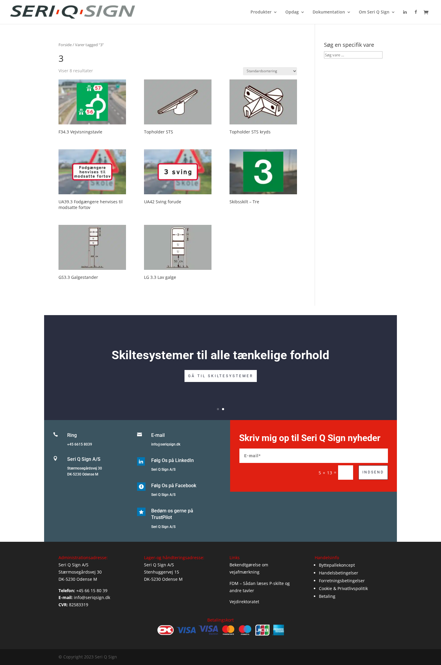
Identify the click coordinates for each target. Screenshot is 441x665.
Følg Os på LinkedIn (172, 460)
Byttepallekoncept (337, 565)
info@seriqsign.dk (165, 444)
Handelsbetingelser (338, 573)
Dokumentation (329, 12)
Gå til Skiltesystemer (220, 376)
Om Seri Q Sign (374, 12)
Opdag (292, 12)
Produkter (261, 12)
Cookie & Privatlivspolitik (343, 588)
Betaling (327, 596)
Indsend (373, 472)
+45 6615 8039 (79, 444)
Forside (65, 44)
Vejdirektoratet (244, 601)
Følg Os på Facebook (173, 485)
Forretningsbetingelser (342, 580)
